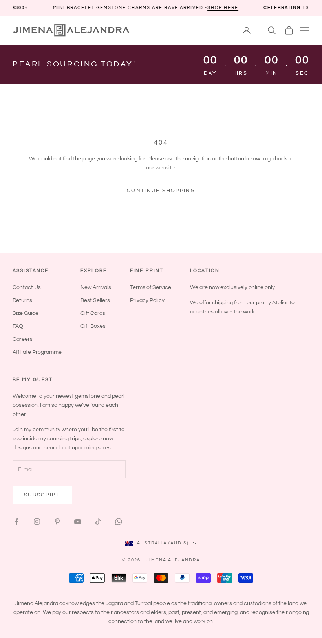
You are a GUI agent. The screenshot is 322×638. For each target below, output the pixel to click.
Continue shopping (161, 190)
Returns (22, 300)
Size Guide (25, 313)
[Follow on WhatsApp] (119, 522)
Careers (23, 339)
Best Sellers (95, 300)
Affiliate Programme (37, 352)
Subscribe (42, 495)
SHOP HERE (207, 8)
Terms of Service (150, 287)
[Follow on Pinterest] (57, 522)
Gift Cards (92, 313)
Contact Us (27, 287)
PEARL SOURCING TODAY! (74, 64)
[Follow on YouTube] (78, 522)
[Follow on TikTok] (98, 522)
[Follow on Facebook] (16, 522)
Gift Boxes (93, 326)
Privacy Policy (147, 300)
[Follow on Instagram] (37, 522)
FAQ (18, 326)
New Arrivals (95, 287)
